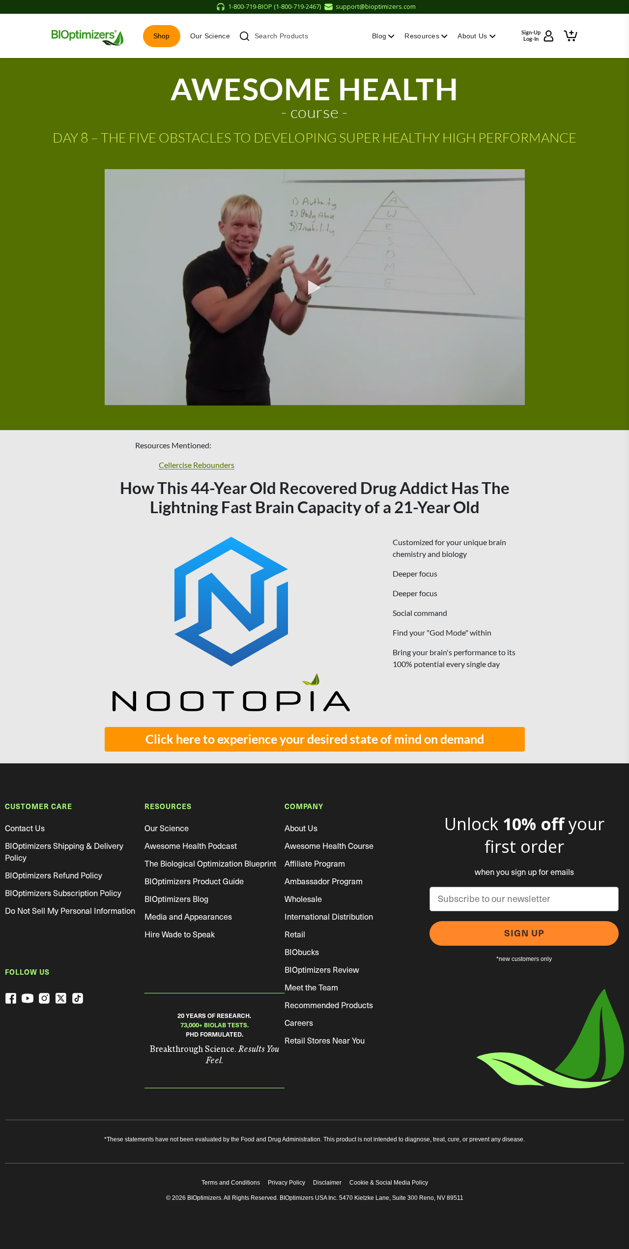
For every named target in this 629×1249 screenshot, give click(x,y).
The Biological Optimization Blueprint (210, 864)
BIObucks (302, 952)
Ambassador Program (324, 881)
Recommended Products (329, 1005)
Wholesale (303, 899)
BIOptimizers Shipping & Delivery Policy (64, 852)
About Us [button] (473, 36)
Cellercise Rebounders (196, 465)
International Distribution (329, 917)
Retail (295, 934)
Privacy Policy (286, 1182)
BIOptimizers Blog (176, 899)
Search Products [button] (281, 36)
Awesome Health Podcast (190, 846)
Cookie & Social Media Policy (388, 1182)
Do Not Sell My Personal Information (70, 911)
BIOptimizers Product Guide (194, 881)
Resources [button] (422, 36)
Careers (299, 1023)
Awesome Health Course (329, 846)
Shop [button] (161, 36)
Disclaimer (327, 1182)
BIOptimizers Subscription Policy (63, 893)
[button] (570, 36)
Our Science (210, 36)
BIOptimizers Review (322, 970)
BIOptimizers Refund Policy (53, 875)
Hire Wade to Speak (179, 934)
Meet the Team (311, 987)
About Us (301, 828)
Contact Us (25, 828)
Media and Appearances (188, 917)
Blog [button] (380, 36)
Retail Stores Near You (325, 1041)
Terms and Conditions (230, 1182)
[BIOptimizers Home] (87, 36)
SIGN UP (524, 933)
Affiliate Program (315, 864)
